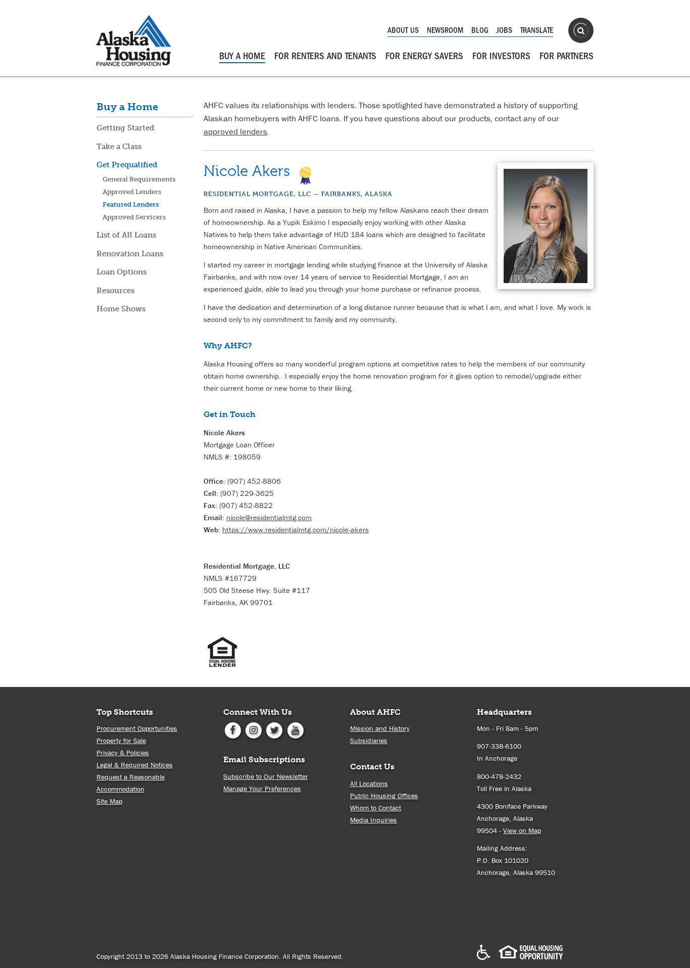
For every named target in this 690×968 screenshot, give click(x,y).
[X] (274, 729)
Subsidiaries (368, 740)
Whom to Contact (375, 807)
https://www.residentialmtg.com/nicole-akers (295, 529)
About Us (403, 30)
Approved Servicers (134, 217)
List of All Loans (126, 235)
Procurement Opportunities (136, 728)
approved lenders (235, 131)
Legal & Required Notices (134, 764)
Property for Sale (121, 740)
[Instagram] (253, 729)
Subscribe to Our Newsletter (265, 776)
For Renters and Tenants (325, 56)
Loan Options (121, 271)
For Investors (501, 56)
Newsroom (445, 30)
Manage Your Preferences (262, 788)
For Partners (566, 56)
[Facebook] (232, 729)
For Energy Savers (424, 56)
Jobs (504, 30)
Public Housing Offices (384, 795)
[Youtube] (295, 729)
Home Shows (120, 308)
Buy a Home (242, 56)
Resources (115, 290)
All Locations (369, 783)
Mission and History (380, 728)
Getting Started (125, 127)
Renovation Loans (129, 253)
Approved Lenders (132, 192)
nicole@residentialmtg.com (269, 517)
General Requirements (139, 179)
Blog (479, 30)
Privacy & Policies (122, 752)
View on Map (522, 830)
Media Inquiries (373, 819)
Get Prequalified (127, 164)
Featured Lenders (131, 204)
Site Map (109, 801)
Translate (536, 30)
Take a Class (118, 146)
